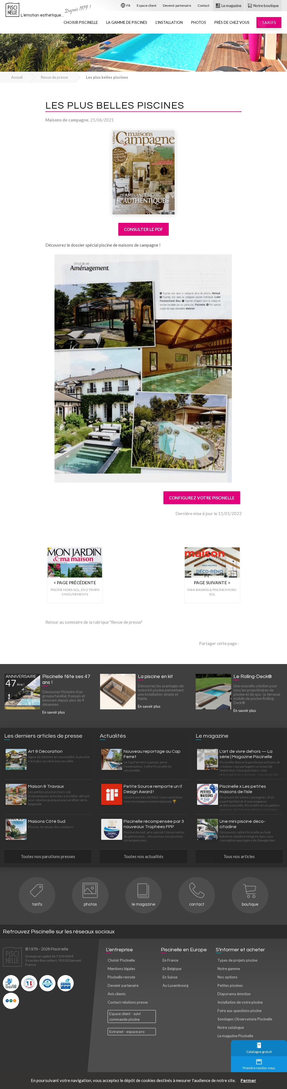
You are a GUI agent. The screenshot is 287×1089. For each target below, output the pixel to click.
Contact (203, 5)
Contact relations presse (128, 1002)
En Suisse (170, 977)
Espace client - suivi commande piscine (125, 1016)
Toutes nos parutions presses (48, 856)
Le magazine (231, 5)
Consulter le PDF (143, 229)
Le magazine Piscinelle (235, 1036)
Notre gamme (228, 968)
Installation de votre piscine (240, 1002)
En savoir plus (53, 712)
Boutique (250, 904)
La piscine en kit (155, 676)
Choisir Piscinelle (81, 22)
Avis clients (117, 994)
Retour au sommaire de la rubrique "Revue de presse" (93, 622)
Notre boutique (266, 5)
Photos (198, 22)
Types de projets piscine (237, 960)
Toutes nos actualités (143, 856)
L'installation (169, 22)
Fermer (248, 1081)
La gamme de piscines (126, 22)
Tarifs (37, 904)
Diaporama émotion (234, 994)
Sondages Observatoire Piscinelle (244, 1019)
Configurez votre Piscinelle (202, 497)
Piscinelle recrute (121, 977)
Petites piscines (230, 985)
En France (170, 960)
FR (128, 5)
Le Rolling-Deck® (252, 676)
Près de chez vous (231, 22)
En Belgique (172, 968)
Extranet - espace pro (127, 1031)
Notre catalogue (230, 1027)
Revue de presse (54, 77)
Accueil (17, 77)
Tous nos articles (239, 856)
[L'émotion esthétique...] (12, 11)
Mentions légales (121, 968)
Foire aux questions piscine (239, 1010)
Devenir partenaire (177, 5)
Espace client (146, 5)
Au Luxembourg (175, 985)
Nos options (227, 977)
